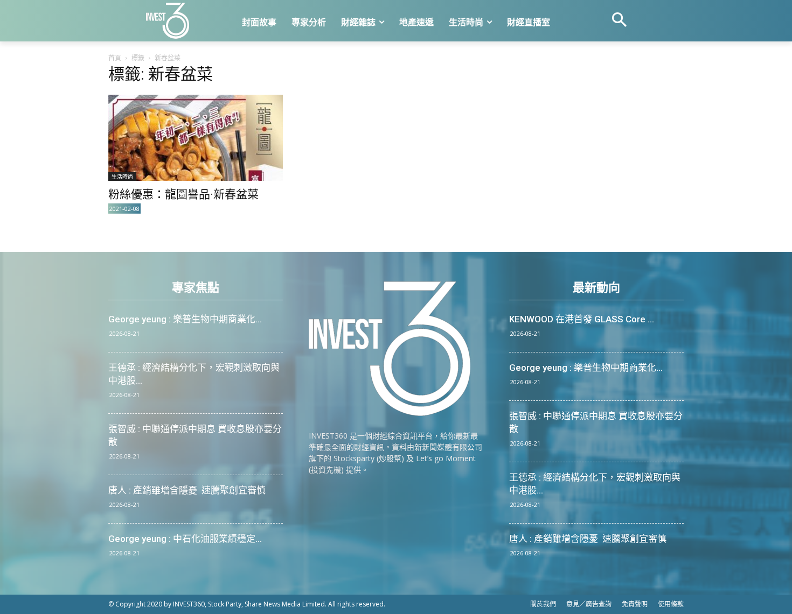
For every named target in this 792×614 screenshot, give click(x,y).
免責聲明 (635, 604)
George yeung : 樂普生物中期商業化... (185, 319)
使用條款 (671, 604)
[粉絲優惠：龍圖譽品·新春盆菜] (195, 138)
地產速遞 (416, 22)
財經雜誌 (358, 22)
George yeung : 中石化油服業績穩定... (185, 538)
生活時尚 (466, 22)
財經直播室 (528, 22)
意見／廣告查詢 (589, 604)
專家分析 (308, 22)
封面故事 (259, 22)
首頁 (114, 57)
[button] (619, 21)
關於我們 (543, 604)
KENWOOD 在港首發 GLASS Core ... (581, 319)
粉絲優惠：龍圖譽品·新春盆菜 (183, 194)
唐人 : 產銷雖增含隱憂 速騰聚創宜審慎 (187, 490)
